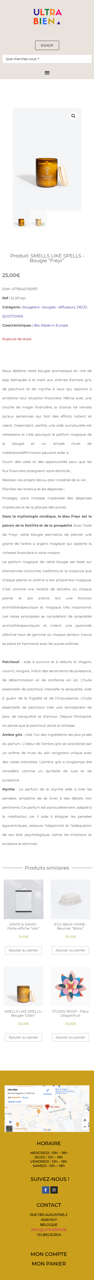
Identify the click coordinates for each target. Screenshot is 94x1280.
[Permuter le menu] (47, 72)
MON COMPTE (49, 1254)
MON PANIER (49, 1264)
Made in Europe (54, 325)
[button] (73, 116)
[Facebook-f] (45, 1190)
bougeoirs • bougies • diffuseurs (49, 307)
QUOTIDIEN (12, 316)
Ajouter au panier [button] (23, 950)
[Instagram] (54, 1190)
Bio (36, 325)
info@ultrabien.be (48, 1229)
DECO (82, 307)
